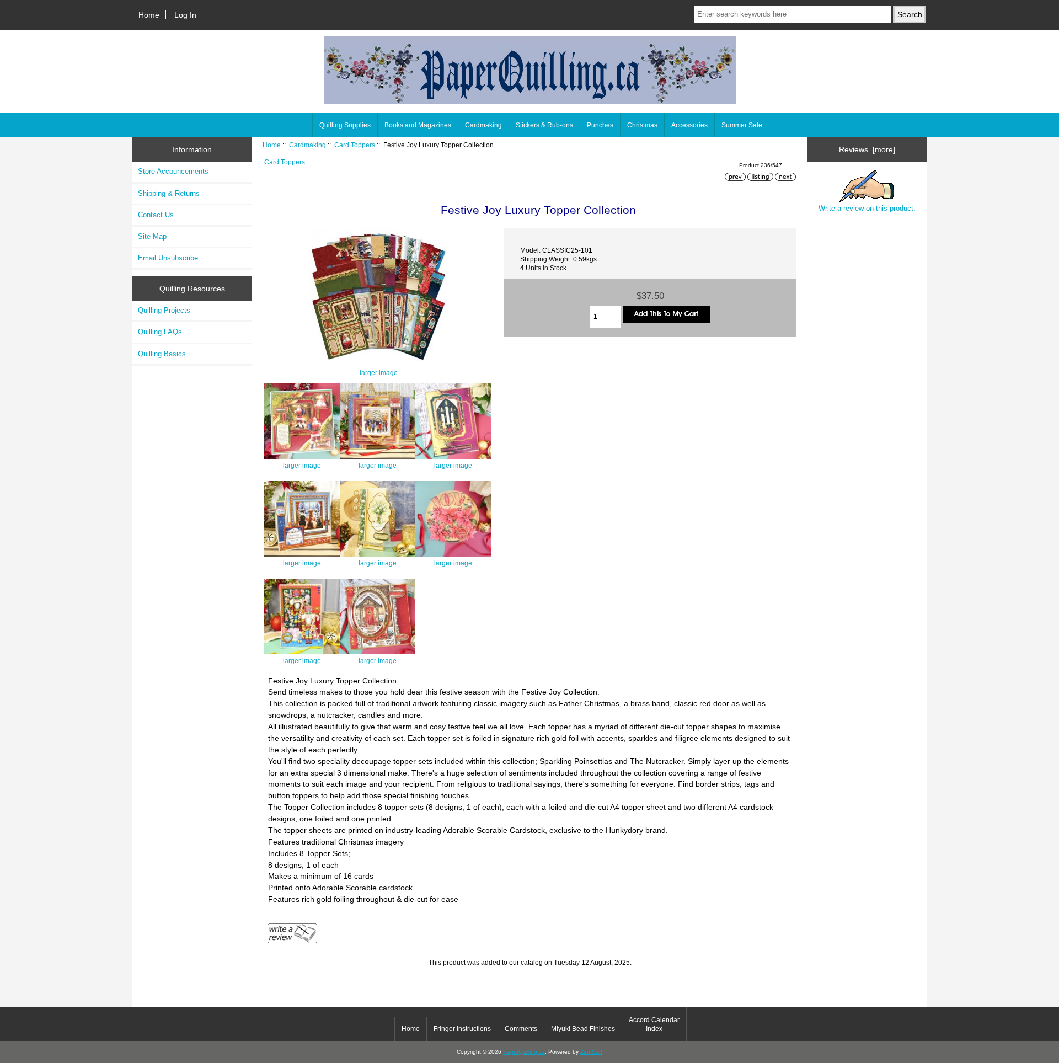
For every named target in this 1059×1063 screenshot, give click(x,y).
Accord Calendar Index (654, 1024)
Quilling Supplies (345, 125)
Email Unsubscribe (168, 258)
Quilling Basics (162, 354)
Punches (600, 125)
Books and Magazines (417, 125)
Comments (521, 1029)
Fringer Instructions (462, 1029)
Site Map (152, 236)
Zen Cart (591, 1052)
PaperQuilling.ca (524, 1052)
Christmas (642, 125)
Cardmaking (307, 144)
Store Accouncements (173, 171)
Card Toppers (354, 144)
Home (148, 14)
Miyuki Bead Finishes (583, 1029)
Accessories (689, 125)
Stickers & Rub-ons (544, 125)
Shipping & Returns (169, 193)
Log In (185, 14)
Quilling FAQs (160, 332)
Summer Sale (741, 125)
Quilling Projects (164, 310)
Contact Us (156, 215)
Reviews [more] (867, 149)
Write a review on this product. (867, 208)
